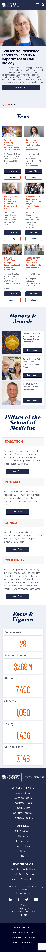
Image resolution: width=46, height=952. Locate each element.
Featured (12, 300)
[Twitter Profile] (26, 899)
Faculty (12, 239)
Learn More (20, 87)
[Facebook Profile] (18, 899)
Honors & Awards (23, 318)
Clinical (33, 177)
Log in (24, 915)
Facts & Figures (23, 617)
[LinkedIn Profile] (10, 899)
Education (12, 177)
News (23, 116)
